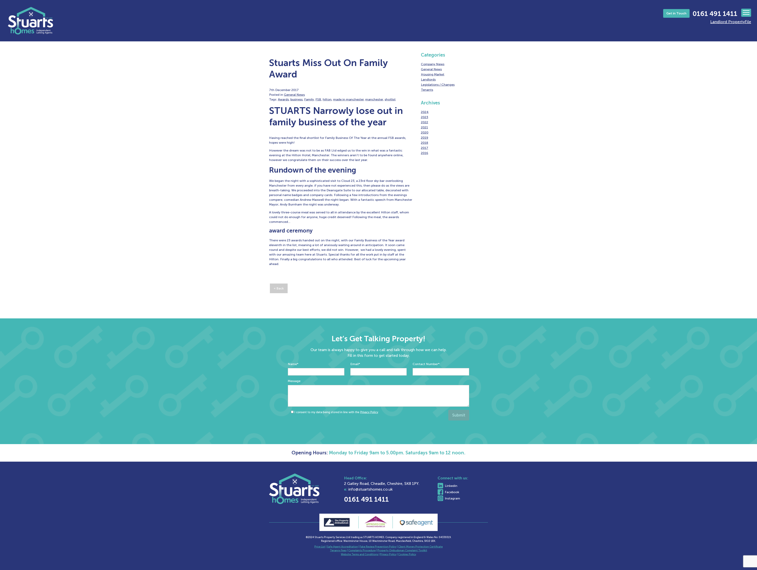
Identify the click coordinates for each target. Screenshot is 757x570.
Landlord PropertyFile (730, 21)
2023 (424, 117)
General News (294, 95)
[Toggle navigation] (746, 13)
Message (294, 381)
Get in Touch (676, 13)
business (296, 99)
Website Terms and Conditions (359, 554)
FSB (318, 99)
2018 (424, 143)
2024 (425, 112)
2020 (424, 132)
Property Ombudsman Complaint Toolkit (402, 550)
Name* (293, 364)
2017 (424, 148)
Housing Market (432, 74)
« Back (279, 288)
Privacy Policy (369, 412)
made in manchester (348, 99)
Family (309, 99)
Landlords (428, 79)
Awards (283, 99)
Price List (319, 546)
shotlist (390, 99)
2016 (424, 153)
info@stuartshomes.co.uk (370, 489)
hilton (327, 99)
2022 (424, 122)
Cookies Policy (407, 554)
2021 (424, 127)
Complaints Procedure (362, 550)
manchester (374, 99)
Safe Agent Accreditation (342, 546)
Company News (432, 64)
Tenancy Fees (338, 550)
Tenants (427, 90)
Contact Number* (426, 364)
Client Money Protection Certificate (420, 546)
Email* (355, 364)
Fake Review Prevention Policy (378, 546)
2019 (424, 137)
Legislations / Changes (438, 84)
